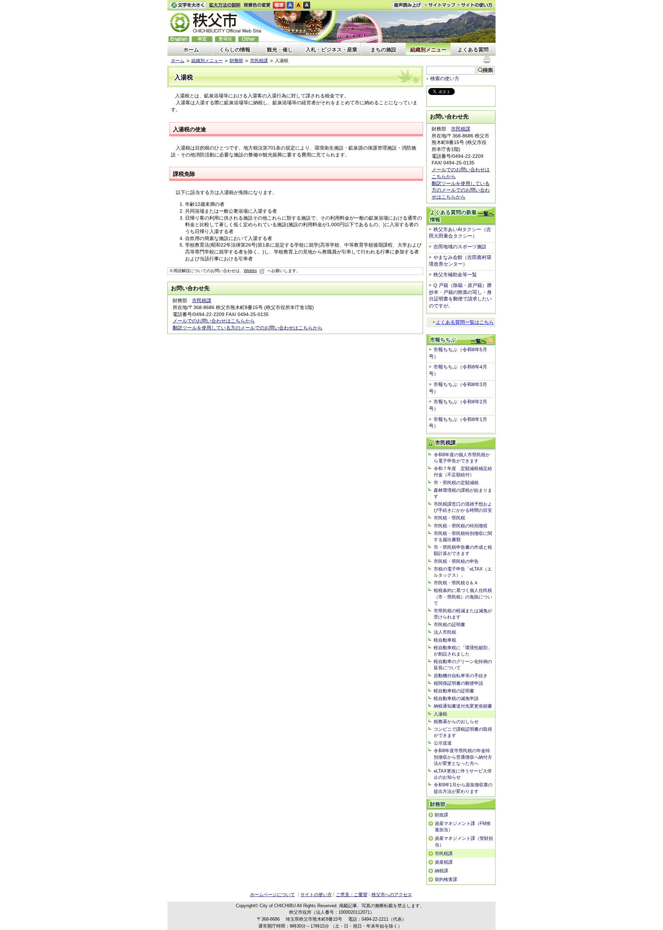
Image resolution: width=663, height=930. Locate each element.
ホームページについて (272, 894)
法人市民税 (445, 632)
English (179, 39)
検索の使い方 (444, 78)
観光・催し (280, 49)
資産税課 (444, 862)
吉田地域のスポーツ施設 (460, 246)
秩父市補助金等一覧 (455, 274)
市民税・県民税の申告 (456, 561)
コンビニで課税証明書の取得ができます (463, 732)
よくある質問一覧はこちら (465, 322)
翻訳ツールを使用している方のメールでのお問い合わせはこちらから (248, 327)
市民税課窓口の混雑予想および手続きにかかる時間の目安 (463, 507)
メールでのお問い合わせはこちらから (214, 321)
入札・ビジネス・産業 (331, 49)
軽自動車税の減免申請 (456, 698)
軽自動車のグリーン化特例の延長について (463, 664)
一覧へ (486, 214)
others (248, 39)
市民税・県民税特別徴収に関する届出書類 (463, 536)
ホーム (191, 49)
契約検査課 (446, 879)
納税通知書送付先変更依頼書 (463, 706)
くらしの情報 (234, 49)
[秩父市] (215, 24)
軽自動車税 (445, 640)
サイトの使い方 (475, 5)
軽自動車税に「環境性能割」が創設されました (463, 650)
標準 (279, 5)
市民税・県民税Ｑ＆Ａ (456, 582)
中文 (202, 39)
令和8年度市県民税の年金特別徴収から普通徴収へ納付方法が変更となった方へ (463, 757)
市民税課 (259, 60)
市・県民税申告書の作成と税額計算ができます (463, 550)
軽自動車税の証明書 (454, 690)
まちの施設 (383, 49)
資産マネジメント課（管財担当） (464, 841)
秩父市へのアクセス (392, 894)
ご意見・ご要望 (351, 894)
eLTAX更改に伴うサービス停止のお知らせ (463, 774)
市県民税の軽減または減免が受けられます (463, 614)
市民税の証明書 (449, 624)
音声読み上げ (407, 5)
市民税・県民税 (449, 517)
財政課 (441, 814)
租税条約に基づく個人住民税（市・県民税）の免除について (463, 596)
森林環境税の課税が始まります (463, 493)
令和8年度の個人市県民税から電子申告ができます (462, 457)
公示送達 (443, 743)
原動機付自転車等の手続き (461, 675)
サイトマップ (440, 5)
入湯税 (440, 714)
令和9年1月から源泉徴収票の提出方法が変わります (463, 788)
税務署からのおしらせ (456, 721)
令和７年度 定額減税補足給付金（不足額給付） (463, 471)
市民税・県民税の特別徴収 (461, 525)
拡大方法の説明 (225, 5)
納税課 (441, 870)
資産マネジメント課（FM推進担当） (463, 826)
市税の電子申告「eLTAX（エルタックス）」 (463, 572)
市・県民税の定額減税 (456, 482)
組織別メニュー (428, 49)
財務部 (236, 60)
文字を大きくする (187, 5)
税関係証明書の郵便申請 (458, 683)
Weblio (250, 270)
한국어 (225, 39)
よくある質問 (473, 49)
